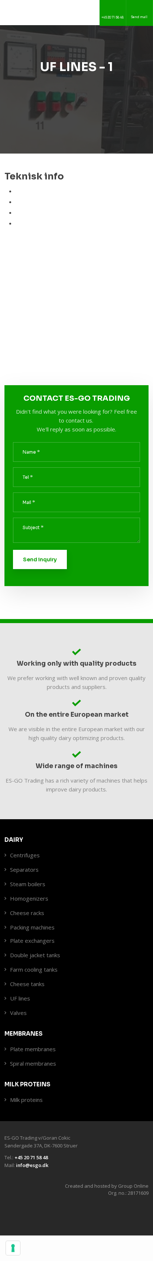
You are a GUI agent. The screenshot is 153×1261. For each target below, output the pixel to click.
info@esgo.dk (32, 1165)
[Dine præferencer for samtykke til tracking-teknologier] (13, 1248)
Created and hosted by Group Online (107, 1186)
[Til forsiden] (61, 12)
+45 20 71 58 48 (31, 1157)
